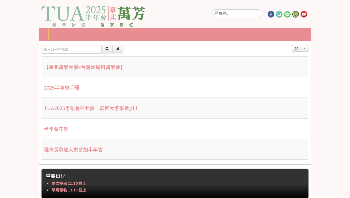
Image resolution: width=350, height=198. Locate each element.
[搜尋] (68, 49)
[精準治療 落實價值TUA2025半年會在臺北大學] (55, 14)
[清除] (79, 49)
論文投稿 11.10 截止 (30, 183)
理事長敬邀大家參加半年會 (35, 149)
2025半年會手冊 (23, 87)
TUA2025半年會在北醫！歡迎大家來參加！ (53, 107)
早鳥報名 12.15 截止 (30, 190)
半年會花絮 (17, 128)
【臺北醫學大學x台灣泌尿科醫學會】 (46, 66)
